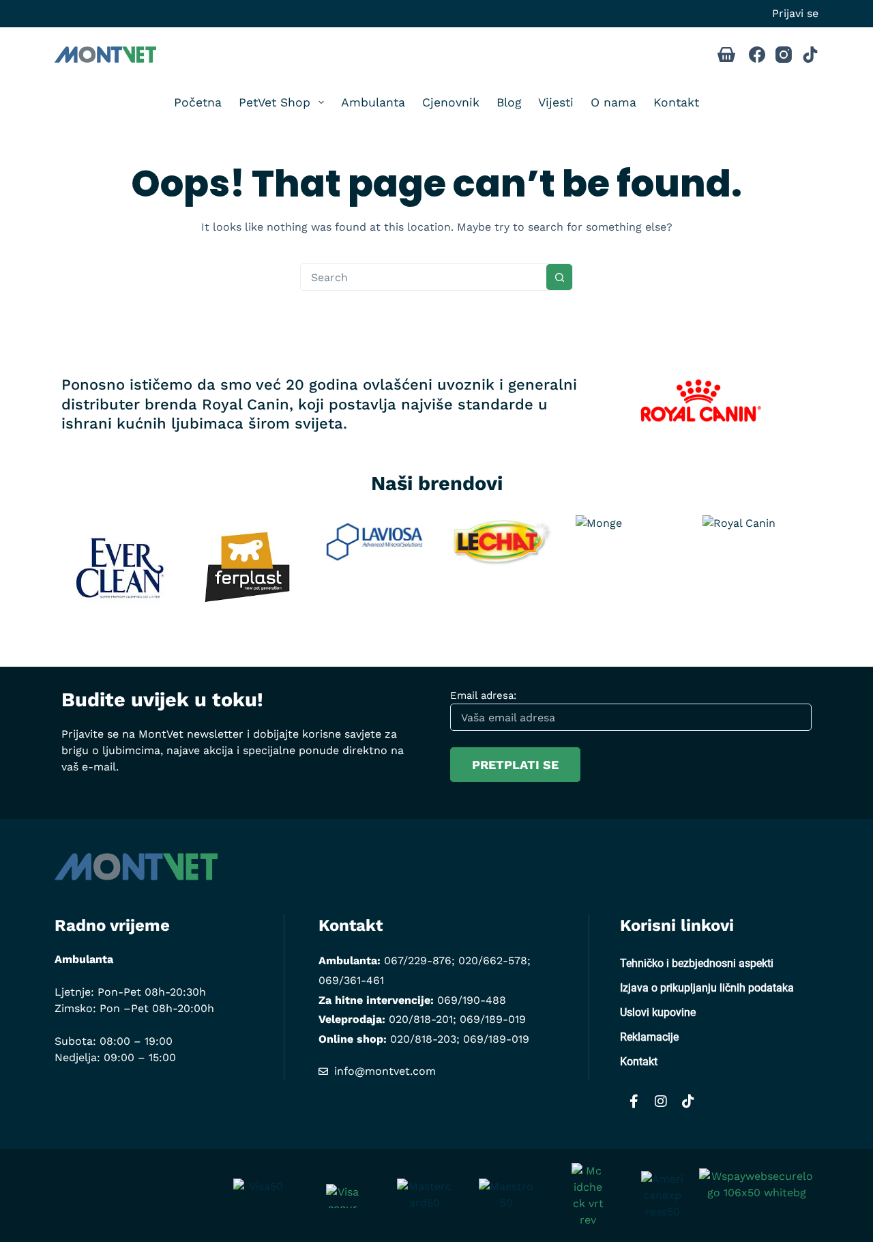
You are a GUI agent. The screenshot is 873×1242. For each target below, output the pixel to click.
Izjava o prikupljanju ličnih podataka (707, 987)
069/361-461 (351, 980)
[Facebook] (757, 54)
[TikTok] (810, 54)
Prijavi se (795, 13)
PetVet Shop (274, 102)
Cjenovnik (450, 102)
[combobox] (423, 277)
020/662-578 (492, 960)
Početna (198, 102)
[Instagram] (783, 54)
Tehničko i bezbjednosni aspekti (696, 963)
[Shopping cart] (726, 54)
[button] (41, 578)
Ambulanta (373, 102)
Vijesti (556, 102)
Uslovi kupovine (658, 1012)
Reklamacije (649, 1036)
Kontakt (676, 102)
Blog (509, 102)
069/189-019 (493, 1019)
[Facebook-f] (633, 1101)
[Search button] (559, 277)
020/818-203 (423, 1038)
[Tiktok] (688, 1101)
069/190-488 (471, 1000)
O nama (613, 102)
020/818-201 (421, 1019)
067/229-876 (418, 960)
